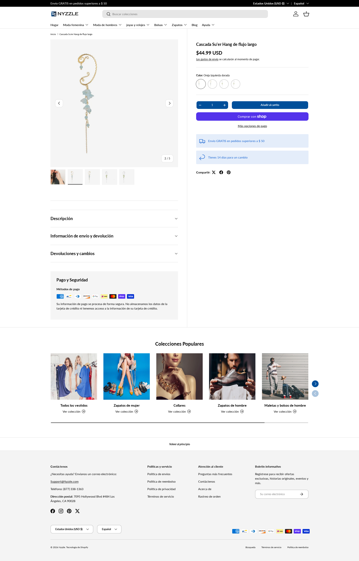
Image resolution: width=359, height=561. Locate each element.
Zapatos (177, 25)
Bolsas (158, 25)
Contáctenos (206, 481)
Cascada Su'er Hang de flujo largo (75, 34)
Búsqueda (250, 547)
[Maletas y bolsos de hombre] (285, 376)
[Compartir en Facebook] (221, 172)
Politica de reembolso (161, 481)
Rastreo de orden (209, 496)
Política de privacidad (161, 489)
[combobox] (185, 14)
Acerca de (204, 489)
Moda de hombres (105, 25)
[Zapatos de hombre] (232, 376)
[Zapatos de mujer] (126, 376)
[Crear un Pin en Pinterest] (228, 172)
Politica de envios (158, 474)
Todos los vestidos (74, 405)
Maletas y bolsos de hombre (285, 405)
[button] (306, 14)
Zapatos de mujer (127, 405)
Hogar (54, 25)
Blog (194, 25)
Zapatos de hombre (232, 405)
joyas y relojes (135, 25)
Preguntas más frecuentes (215, 474)
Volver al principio (179, 444)
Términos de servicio (160, 496)
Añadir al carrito (270, 104)
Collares (179, 405)
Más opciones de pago (252, 126)
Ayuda (206, 25)
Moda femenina (73, 25)
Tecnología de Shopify (77, 547)
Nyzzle (62, 547)
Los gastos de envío (207, 59)
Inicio (53, 34)
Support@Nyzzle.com (64, 481)
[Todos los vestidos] (74, 376)
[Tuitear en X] (213, 172)
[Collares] (179, 376)
